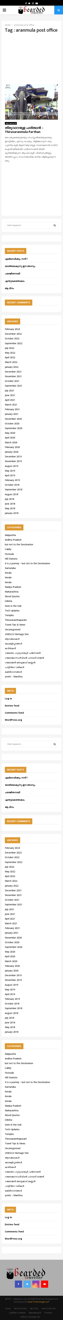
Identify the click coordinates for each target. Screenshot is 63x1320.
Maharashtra (11, 591)
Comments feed (14, 712)
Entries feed (12, 705)
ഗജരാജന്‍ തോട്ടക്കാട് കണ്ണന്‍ (20, 662)
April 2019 (10, 475)
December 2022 (13, 333)
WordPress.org (13, 719)
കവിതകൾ (10, 648)
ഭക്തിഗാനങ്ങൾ (13, 671)
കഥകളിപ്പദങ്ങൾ (13, 643)
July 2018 (9, 499)
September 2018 (13, 489)
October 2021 (12, 381)
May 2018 (10, 508)
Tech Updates (12, 610)
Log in (8, 698)
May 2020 (10, 432)
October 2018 (12, 484)
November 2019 (13, 461)
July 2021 (9, 390)
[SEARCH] (54, 225)
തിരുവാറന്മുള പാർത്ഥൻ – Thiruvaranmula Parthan (24, 130)
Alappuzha (10, 535)
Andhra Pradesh (13, 539)
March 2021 (11, 404)
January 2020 (11, 451)
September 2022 (13, 343)
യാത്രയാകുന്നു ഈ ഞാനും (20, 266)
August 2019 (11, 466)
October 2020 (12, 423)
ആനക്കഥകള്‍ (11, 123)
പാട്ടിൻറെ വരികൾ (14, 667)
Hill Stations (11, 558)
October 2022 (12, 338)
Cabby (8, 549)
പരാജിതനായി (12, 273)
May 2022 (10, 352)
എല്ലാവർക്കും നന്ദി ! (16, 258)
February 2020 (12, 447)
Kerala (8, 572)
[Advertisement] (31, 58)
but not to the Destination (19, 544)
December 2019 (13, 456)
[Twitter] (27, 1284)
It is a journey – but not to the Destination (27, 563)
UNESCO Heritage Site (17, 634)
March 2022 (11, 362)
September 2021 (13, 385)
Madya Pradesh (13, 586)
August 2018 (11, 494)
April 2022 (10, 357)
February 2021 (12, 409)
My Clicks (34, 1308)
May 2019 (10, 470)
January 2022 (11, 366)
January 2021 (11, 413)
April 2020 (10, 437)
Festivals (9, 553)
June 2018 (10, 503)
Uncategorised (12, 629)
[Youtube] (44, 1284)
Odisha (8, 601)
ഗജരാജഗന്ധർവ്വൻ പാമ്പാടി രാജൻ (24, 657)
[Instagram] (35, 1284)
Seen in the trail (13, 605)
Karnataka (10, 568)
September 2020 (13, 428)
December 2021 (13, 371)
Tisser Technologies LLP (38, 1301)
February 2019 (12, 480)
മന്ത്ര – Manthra (13, 676)
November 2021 (13, 376)
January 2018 (11, 513)
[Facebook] (18, 1284)
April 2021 (10, 399)
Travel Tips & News (15, 624)
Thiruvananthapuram (16, 619)
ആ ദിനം (9, 288)
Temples (9, 615)
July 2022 (9, 348)
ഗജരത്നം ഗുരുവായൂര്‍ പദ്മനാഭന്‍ (23, 652)
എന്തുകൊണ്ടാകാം (15, 280)
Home (8, 1308)
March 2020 (11, 442)
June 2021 (10, 395)
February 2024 (12, 329)
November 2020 (13, 418)
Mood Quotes (12, 596)
